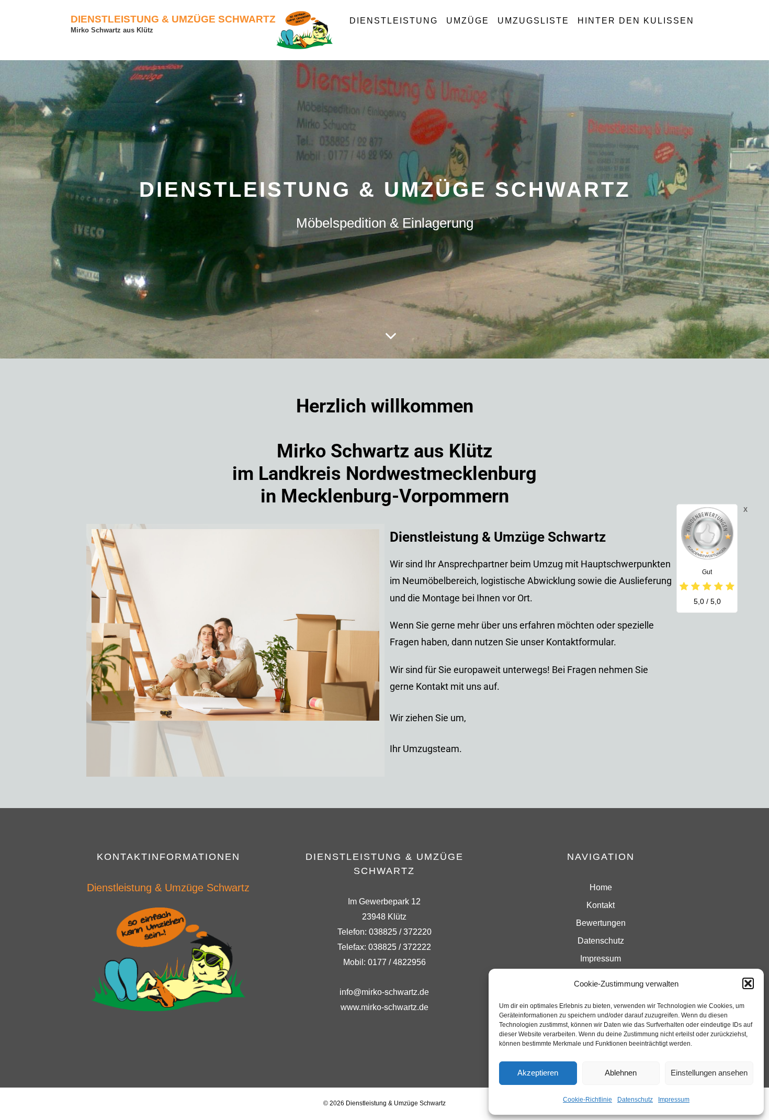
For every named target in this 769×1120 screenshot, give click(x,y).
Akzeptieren (537, 1072)
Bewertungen (601, 923)
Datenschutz (635, 1099)
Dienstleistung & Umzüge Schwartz (173, 19)
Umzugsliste (533, 20)
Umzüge (467, 20)
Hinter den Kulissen (636, 20)
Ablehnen (621, 1072)
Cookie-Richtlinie (587, 1099)
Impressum (673, 1099)
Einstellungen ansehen (709, 1072)
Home (601, 887)
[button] (748, 983)
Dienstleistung (393, 20)
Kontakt (600, 905)
